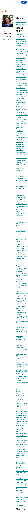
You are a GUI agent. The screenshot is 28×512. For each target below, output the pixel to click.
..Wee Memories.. (20, 389)
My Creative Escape (21, 69)
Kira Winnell (19, 438)
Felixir (17, 431)
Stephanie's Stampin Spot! (21, 155)
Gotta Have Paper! (20, 39)
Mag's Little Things (21, 499)
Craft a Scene (19, 288)
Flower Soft (19, 261)
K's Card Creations (20, 88)
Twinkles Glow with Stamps (21, 171)
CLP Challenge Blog (21, 96)
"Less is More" (19, 178)
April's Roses (19, 131)
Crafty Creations (20, 447)
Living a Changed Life (21, 413)
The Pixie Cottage (20, 107)
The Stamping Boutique (22, 374)
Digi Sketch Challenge (21, 204)
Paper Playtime (20, 380)
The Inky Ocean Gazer (21, 411)
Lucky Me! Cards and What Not (21, 181)
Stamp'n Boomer (20, 34)
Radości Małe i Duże (21, 256)
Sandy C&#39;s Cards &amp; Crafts (21, 344)
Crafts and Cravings (21, 22)
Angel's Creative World (21, 213)
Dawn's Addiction (20, 385)
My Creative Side (20, 102)
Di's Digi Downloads (21, 37)
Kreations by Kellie (21, 342)
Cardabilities (19, 218)
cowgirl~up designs (21, 49)
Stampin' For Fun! (20, 358)
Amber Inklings (20, 94)
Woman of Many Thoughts (20, 128)
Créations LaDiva (20, 188)
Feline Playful (19, 308)
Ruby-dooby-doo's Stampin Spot (20, 149)
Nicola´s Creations (20, 160)
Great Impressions (20, 263)
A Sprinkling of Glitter (21, 269)
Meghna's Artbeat (20, 306)
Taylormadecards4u (21, 79)
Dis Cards (18, 184)
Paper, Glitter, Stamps (21, 74)
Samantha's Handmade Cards (21, 251)
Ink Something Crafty (21, 279)
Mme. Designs (19, 142)
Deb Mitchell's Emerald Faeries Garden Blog (22, 231)
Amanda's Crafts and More (21, 355)
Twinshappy (19, 220)
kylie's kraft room (20, 360)
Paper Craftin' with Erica (22, 493)
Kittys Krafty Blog (20, 133)
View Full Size (7, 29)
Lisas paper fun (20, 474)
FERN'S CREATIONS (21, 43)
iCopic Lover (19, 139)
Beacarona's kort (20, 347)
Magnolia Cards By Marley (20, 165)
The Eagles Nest (20, 144)
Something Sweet (20, 191)
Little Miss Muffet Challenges (20, 99)
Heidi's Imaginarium (21, 193)
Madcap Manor (19, 228)
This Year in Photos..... (21, 239)
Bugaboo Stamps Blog (21, 304)
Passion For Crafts (21, 505)
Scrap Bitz (18, 117)
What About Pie (20, 112)
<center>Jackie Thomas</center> (20, 463)
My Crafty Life (19, 310)
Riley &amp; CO (20, 327)
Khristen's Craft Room (21, 364)
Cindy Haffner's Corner (21, 312)
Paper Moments (20, 215)
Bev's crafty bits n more (22, 451)
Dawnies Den (19, 104)
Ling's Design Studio (21, 81)
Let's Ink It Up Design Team (21, 487)
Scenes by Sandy (20, 387)
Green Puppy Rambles (21, 119)
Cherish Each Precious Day (21, 46)
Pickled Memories (20, 242)
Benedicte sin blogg (21, 449)
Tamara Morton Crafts (21, 444)
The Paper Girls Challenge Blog (20, 210)
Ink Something (19, 409)
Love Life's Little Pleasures (20, 266)
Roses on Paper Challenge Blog (20, 428)
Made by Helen (20, 455)
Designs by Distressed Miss (22, 223)
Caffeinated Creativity (21, 436)
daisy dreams (19, 329)
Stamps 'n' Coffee (20, 58)
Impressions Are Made (22, 92)
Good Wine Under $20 (21, 350)
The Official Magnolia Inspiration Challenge (21, 371)
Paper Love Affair (20, 121)
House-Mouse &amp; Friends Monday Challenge (21, 467)
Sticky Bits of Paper (21, 433)
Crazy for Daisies (20, 197)
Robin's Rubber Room (21, 158)
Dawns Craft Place (20, 482)
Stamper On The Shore (21, 421)
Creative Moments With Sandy (22, 206)
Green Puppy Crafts (21, 254)
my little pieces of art (21, 273)
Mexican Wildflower (21, 283)
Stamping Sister (20, 258)
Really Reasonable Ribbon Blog (20, 406)
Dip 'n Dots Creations (21, 85)
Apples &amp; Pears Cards (21, 124)
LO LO (17, 458)
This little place (20, 226)
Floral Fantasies (20, 378)
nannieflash (19, 60)
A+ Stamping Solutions (22, 83)
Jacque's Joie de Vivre (22, 285)
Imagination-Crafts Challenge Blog (20, 502)
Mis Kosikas (19, 490)
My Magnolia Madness (22, 396)
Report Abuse (5, 39)
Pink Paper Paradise (21, 162)
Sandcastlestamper (21, 135)
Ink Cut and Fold (20, 248)
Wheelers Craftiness (21, 325)
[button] (15, 2)
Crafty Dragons (20, 271)
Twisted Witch (19, 174)
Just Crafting (19, 391)
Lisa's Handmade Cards (22, 485)
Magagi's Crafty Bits (21, 453)
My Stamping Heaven (21, 442)
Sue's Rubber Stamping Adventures (22, 301)
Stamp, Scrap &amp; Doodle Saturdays (21, 418)
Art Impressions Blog (21, 77)
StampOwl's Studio (21, 195)
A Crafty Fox (19, 234)
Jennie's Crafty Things (21, 403)
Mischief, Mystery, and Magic (21, 71)
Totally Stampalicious (21, 24)
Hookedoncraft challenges (19, 336)
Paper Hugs (19, 460)
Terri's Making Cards (21, 41)
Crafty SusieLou (20, 393)
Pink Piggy (18, 66)
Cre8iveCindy (19, 62)
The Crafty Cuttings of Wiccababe (21, 109)
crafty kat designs (20, 334)
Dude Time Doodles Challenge (21, 367)
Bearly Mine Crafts (20, 152)
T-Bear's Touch (19, 53)
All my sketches (20, 362)
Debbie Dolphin (20, 199)
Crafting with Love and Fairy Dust (21, 236)
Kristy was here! (20, 168)
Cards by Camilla (20, 244)
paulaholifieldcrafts (21, 186)
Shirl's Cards (19, 495)
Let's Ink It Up (19, 281)
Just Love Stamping (21, 425)
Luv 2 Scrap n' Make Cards (21, 290)
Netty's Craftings (20, 176)
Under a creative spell (21, 298)
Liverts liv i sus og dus (22, 64)
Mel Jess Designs (20, 339)
